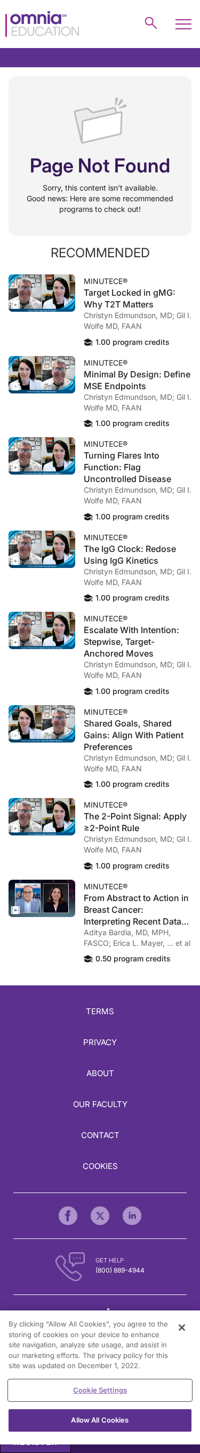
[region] (100, 1377)
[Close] (182, 1327)
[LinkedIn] (132, 1215)
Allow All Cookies (100, 1420)
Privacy (100, 1042)
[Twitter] (100, 1215)
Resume (42, 293)
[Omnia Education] (42, 24)
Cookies (100, 1166)
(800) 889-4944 (120, 1270)
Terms (100, 1011)
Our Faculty (100, 1104)
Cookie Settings (100, 1390)
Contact (100, 1135)
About (100, 1073)
